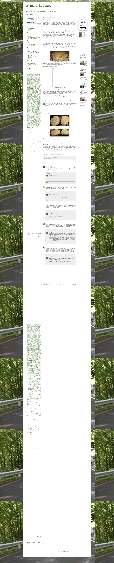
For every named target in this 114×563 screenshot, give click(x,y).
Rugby (33, 440)
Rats (35, 424)
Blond (28, 120)
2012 (39, 75)
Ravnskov (38, 424)
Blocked (39, 118)
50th (39, 76)
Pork (35, 407)
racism (35, 422)
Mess (28, 350)
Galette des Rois (30, 241)
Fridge (29, 238)
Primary (37, 412)
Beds (28, 113)
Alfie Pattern (29, 87)
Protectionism (29, 416)
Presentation (39, 411)
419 (36, 76)
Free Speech (39, 235)
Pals (35, 388)
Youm (33, 536)
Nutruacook (28, 379)
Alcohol (34, 86)
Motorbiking (29, 363)
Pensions (30, 393)
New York (34, 372)
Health (34, 263)
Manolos (36, 339)
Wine (31, 531)
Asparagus (32, 100)
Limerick (38, 326)
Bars (32, 110)
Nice (27, 374)
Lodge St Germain (30, 330)
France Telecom (32, 234)
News (38, 372)
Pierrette (33, 399)
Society (28, 468)
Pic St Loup (39, 398)
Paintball (39, 387)
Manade (38, 338)
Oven (28, 386)
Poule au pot (39, 409)
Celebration (28, 150)
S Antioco (34, 441)
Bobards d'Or (35, 121)
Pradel (37, 410)
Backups (28, 105)
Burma (36, 133)
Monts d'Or (34, 360)
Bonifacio (39, 122)
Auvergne (31, 103)
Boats (31, 121)
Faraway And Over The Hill (32, 64)
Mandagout (28, 339)
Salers (31, 446)
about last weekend (31, 63)
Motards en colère (36, 361)
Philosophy (32, 397)
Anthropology (32, 92)
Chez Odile (37, 157)
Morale (28, 361)
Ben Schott (38, 114)
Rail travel (31, 423)
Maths (38, 343)
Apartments (38, 94)
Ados (39, 80)
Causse (28, 149)
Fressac (40, 237)
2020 (30, 76)
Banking (38, 107)
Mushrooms (32, 367)
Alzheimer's (31, 88)
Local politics (38, 329)
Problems (37, 413)
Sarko (40, 448)
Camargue (39, 136)
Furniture (31, 240)
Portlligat (29, 408)
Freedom (29, 236)
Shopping (32, 458)
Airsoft (36, 85)
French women (30, 237)
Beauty (36, 112)
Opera (36, 383)
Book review (34, 123)
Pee (27, 393)
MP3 (39, 363)
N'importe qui (35, 368)
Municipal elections (30, 365)
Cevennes (32, 151)
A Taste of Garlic (29, 77)
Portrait (33, 408)
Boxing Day (37, 126)
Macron (36, 335)
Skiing (36, 463)
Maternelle (34, 343)
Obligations (32, 379)
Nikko (33, 375)
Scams (35, 450)
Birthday (32, 116)
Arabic (39, 96)
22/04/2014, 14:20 (56, 194)
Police (29, 403)
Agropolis (36, 84)
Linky (39, 327)
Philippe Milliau (37, 396)
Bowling (33, 126)
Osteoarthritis (34, 385)
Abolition (38, 78)
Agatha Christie (32, 83)
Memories (28, 348)
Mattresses (28, 344)
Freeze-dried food (34, 236)
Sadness (28, 442)
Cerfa (40, 150)
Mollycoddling (36, 354)
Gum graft (33, 258)
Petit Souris (36, 394)
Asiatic (29, 100)
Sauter (32, 450)
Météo (31, 350)
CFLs (29, 152)
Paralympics (39, 388)
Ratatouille (31, 424)
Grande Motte (35, 253)
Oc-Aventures (38, 379)
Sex (35, 457)
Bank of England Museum (31, 107)
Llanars (31, 329)
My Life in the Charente (32, 51)
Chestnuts (32, 157)
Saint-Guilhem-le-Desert (35, 443)
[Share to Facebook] (55, 157)
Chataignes (28, 154)
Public (37, 416)
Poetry (40, 402)
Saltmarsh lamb (38, 446)
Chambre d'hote (37, 152)
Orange (29, 384)
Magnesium (35, 336)
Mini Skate (39, 352)
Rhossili (36, 433)
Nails (39, 368)
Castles (32, 146)
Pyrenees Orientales (30, 419)
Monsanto (38, 357)
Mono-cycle (33, 357)
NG (36, 373)
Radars (39, 422)
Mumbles (37, 364)
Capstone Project (36, 139)
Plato (39, 400)
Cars (31, 143)
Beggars (37, 113)
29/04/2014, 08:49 (56, 232)
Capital (31, 139)
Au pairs (35, 101)
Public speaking (32, 417)
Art (31, 99)
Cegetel (38, 149)
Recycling (37, 426)
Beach (33, 111)
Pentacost (35, 393)
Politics (29, 404)
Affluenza (38, 82)
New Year (30, 372)
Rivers (35, 434)
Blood (31, 120)
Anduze (37, 89)
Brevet (37, 128)
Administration (29, 80)
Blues (40, 120)
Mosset (31, 361)
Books (38, 123)
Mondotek (36, 356)
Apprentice (28, 96)
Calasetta (35, 136)
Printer (40, 412)
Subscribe (82, 28)
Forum (35, 233)
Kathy (47, 166)
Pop (33, 407)
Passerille (33, 391)
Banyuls (32, 109)
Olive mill (36, 381)
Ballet (40, 105)
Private (33, 413)
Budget (36, 130)
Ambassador (28, 89)
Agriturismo (31, 84)
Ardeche (35, 97)
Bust (34, 134)
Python (35, 419)
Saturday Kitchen (34, 449)
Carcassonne (39, 140)
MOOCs (38, 360)
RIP (30, 434)
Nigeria (40, 374)
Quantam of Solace (33, 420)
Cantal (39, 138)
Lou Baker (34, 332)
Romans (29, 436)
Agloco (28, 84)
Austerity (31, 102)
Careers (29, 141)
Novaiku (28, 378)
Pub (34, 416)
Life (28, 324)
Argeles (39, 97)
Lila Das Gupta (34, 326)
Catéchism (33, 147)
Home (27, 14)
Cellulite (37, 150)
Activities (35, 79)
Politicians (39, 403)
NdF (30, 370)
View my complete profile (84, 35)
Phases (32, 396)
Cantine (28, 139)
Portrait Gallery (37, 408)
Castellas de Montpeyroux (36, 145)
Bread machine (33, 128)
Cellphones (32, 150)
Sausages (28, 450)
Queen (39, 420)
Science (32, 453)
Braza (40, 127)
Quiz (32, 422)
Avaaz (35, 103)
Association (28, 101)
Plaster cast (35, 400)
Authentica (38, 102)
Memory (32, 348)
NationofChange (32, 369)
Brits (34, 129)
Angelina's (33, 90)
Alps (27, 88)
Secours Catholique (37, 455)
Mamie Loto (33, 338)
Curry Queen (48, 246)
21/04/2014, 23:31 (51, 166)
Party (37, 390)
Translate (34, 19)
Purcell (35, 418)
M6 (33, 335)
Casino (35, 144)
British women (30, 129)
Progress (39, 414)
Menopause (28, 349)
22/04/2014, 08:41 (56, 175)
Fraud (35, 235)
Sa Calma (38, 441)
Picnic (29, 399)
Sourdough (49, 158)
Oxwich (35, 386)
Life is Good (34, 324)
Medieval (38, 346)
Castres (36, 146)
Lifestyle (38, 324)
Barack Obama (37, 109)
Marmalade (32, 341)
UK (36, 507)
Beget (33, 113)
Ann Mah (31, 91)
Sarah (50, 175)
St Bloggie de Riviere (38, 6)
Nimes (37, 375)
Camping (29, 137)
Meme (38, 347)
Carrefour (38, 142)
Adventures (28, 82)
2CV (32, 76)
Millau (28, 352)
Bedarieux (39, 112)
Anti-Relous (36, 92)
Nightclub (29, 375)
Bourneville (37, 125)
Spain (37, 472)
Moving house (35, 363)
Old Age (32, 381)
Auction (38, 101)
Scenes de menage (30, 451)
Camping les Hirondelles (36, 137)
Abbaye (28, 78)
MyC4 (32, 368)
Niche (30, 374)
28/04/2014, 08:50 (56, 213)
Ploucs (37, 401)
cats (32, 148)
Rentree (35, 429)
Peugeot (35, 395)
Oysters (29, 387)
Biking (34, 115)
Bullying (35, 132)
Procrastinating (29, 414)
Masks (35, 342)
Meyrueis (39, 350)
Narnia (28, 369)
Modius (32, 354)
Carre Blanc (33, 142)
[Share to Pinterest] (56, 157)
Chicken (34, 158)
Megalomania (33, 347)
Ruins (36, 440)
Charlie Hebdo (33, 153)
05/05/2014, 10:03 (54, 246)
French (39, 236)
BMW (28, 121)
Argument (28, 98)
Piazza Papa (34, 398)
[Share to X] (54, 157)
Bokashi (29, 122)
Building (35, 131)
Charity (28, 153)
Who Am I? (31, 14)
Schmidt (38, 451)
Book (29, 123)
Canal (32, 138)
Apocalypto (37, 95)
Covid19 (28, 180)
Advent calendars (37, 81)
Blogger (31, 119)
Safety (33, 442)
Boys (28, 127)
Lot (39, 331)
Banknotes (28, 108)
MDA (28, 345)
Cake (32, 136)
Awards (32, 104)
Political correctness (34, 403)
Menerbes (38, 348)
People (39, 393)
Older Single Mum (31, 60)
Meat (31, 345)
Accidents (31, 79)
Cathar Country (38, 147)
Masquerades (39, 342)
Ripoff (32, 434)
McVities (39, 344)
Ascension (39, 99)
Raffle (28, 423)
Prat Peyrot (31, 411)
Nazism (28, 370)
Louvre (32, 333)
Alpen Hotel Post (37, 87)
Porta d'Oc (39, 407)
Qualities (28, 420)
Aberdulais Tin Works (33, 78)
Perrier (28, 394)
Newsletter (28, 373)
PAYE (28, 392)
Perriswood (31, 394)
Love (35, 333)
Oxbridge (32, 386)
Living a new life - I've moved (85, 62)
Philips (28, 397)
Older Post (74, 284)
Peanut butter (34, 392)
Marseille (36, 341)
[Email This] (52, 157)
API (34, 95)
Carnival (38, 141)
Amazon (38, 88)
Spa (30, 472)
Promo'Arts (37, 415)
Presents (29, 412)
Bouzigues (28, 126)
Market (31, 340)
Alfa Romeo (38, 86)
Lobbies (34, 329)
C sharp (28, 135)
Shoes (28, 458)
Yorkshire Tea (29, 536)
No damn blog (30, 47)
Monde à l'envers (33, 355)
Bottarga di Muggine (30, 125)
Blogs (39, 119)
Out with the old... (85, 73)
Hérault (32, 266)
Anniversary (35, 91)
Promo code (33, 415)
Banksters (28, 109)
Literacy (28, 328)
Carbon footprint (33, 140)
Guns (37, 258)
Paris (38, 389)
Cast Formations (29, 145)
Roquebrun (36, 436)
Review (29, 433)
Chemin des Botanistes (35, 156)
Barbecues (28, 110)
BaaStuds (38, 104)
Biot (39, 115)
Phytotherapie (29, 398)
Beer (31, 113)
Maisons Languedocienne (36, 337)
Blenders (28, 118)
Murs (35, 365)
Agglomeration (38, 83)
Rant (37, 423)
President (33, 412)
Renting (31, 429)
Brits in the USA (31, 32)
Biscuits (37, 116)
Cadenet (39, 135)
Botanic (38, 124)
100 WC (34, 74)
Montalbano (33, 359)
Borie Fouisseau (33, 124)
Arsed (29, 99)
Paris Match (28, 390)
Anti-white (36, 93)
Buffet (39, 130)
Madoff (31, 336)
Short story (37, 458)
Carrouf (28, 143)
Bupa (39, 132)
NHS (39, 373)
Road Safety (31, 435)
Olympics (31, 382)
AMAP (35, 88)
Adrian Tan (28, 81)
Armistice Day (33, 98)
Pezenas (28, 396)
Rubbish (29, 440)
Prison (29, 413)
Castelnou (28, 146)
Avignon (28, 104)
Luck (31, 334)
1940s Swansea (34, 75)
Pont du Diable (34, 406)
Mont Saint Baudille (35, 358)
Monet (40, 356)
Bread (46, 158)
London (35, 330)
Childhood (37, 158)
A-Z (34, 77)
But (36, 134)
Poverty (34, 410)
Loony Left (32, 331)
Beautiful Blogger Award (30, 112)
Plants (31, 400)
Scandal (38, 450)
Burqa (39, 133)
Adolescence (34, 80)
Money (29, 357)
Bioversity (28, 116)
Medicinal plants (29, 346)
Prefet (35, 411)
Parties (33, 390)
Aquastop (35, 96)
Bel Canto (29, 114)
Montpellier (29, 360)
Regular (33, 427)
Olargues (28, 381)
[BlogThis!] (53, 157)
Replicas (38, 429)
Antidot (31, 94)
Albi (30, 86)
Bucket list (31, 130)
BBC (39, 110)
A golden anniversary (31, 45)
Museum (28, 367)
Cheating (29, 156)
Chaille (32, 152)
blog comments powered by (63, 551)
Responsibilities (38, 431)
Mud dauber (33, 364)
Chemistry (28, 157)
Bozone (34, 127)
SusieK (47, 186)
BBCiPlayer (28, 111)
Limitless (28, 327)
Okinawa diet (38, 380)
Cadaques (31, 135)
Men (35, 348)
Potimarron (34, 409)
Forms (32, 233)
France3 (36, 234)
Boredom (28, 124)
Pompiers (35, 405)
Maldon (28, 338)
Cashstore (31, 144)
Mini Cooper (35, 352)
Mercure (32, 349)
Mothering (38, 362)
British (40, 128)
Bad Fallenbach (33, 105)
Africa (28, 83)
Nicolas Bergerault (35, 374)
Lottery (30, 332)
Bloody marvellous (35, 120)
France (39, 233)
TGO (29, 493)
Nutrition (38, 378)
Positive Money (29, 409)
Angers (36, 90)
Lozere (39, 333)
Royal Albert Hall (35, 438)
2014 (27, 76)
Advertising (33, 82)
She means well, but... (32, 28)
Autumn (28, 103)
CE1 (35, 149)
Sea (38, 454)
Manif (32, 339)
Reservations (34, 430)
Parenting (30, 389)
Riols (27, 434)
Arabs (28, 97)
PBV (30, 392)
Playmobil (28, 401)
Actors (39, 79)
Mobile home (36, 353)
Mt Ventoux (28, 364)
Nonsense (31, 376)
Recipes (33, 426)
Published (38, 417)
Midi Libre (38, 351)
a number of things (50, 146)
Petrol (31, 395)
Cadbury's (35, 135)
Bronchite (38, 129)
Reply (47, 171)
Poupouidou (29, 410)
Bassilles (35, 110)
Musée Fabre (37, 366)
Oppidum (39, 383)
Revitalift (33, 433)
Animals (40, 90)
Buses (28, 134)
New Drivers (39, 371)
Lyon (30, 335)
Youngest (37, 536)
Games (35, 241)
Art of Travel (35, 99)
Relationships (37, 427)
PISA (36, 399)
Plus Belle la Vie (35, 402)
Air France (31, 85)
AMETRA (33, 89)
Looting (36, 331)
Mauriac (32, 344)
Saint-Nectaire (35, 444)
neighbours (34, 370)
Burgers (33, 133)
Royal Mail (33, 439)
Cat (39, 146)
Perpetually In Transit (31, 44)
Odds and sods (29, 380)
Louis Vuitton (39, 332)
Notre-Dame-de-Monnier (36, 377)
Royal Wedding (38, 439)
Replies (48, 173)
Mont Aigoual (29, 358)
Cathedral (29, 148)
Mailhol (39, 336)
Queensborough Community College (32, 421)
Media (39, 345)
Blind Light (35, 118)
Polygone (38, 404)
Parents (35, 389)
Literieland (31, 328)
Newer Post (45, 284)
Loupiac (29, 333)
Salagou (28, 446)
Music (36, 367)
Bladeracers (37, 117)
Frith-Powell (36, 238)
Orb (35, 384)
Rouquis (38, 437)
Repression (28, 430)
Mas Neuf (31, 342)
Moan (28, 353)
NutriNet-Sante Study (33, 378)
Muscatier (32, 366)
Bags (37, 105)
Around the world (38, 98)
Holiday (37, 271)
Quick (39, 421)
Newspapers (33, 373)
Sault (38, 449)
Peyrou (39, 395)
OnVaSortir (32, 383)
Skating (33, 463)
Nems (37, 370)
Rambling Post (82, 52)
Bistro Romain (32, 117)
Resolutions (32, 431)
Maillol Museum (29, 337)
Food (28, 231)
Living (28, 329)
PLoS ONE (33, 401)
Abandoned (38, 77)
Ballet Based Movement (31, 106)
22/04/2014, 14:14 (52, 186)
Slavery (35, 464)
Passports (37, 391)
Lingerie (36, 327)
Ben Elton (33, 114)
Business (31, 134)
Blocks (28, 119)
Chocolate (32, 159)
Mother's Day (29, 362)
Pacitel (32, 387)
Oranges (32, 384)
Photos (38, 397)
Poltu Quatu (33, 404)
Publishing (28, 418)
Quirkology (28, 422)
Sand (36, 447)
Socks (39, 468)
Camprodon (28, 138)
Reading (28, 425)
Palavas (32, 388)
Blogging (35, 119)
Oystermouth (39, 386)
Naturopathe (38, 369)
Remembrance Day (34, 428)
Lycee (37, 334)
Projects (29, 415)
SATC (29, 449)
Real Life (33, 425)
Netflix (31, 371)
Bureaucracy (28, 133)
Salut (29, 447)
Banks (38, 108)
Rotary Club (34, 437)
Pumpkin (32, 418)
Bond (32, 122)
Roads (35, 435)
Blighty (31, 118)
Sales (34, 446)
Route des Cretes (29, 438)
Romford (32, 436)
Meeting (28, 347)
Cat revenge (29, 147)
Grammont (29, 253)
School (34, 452)
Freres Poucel (35, 237)
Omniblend (35, 382)
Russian (31, 441)
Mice (28, 351)
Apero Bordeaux (29, 95)
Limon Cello (32, 327)
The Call (29, 29)
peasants (38, 392)
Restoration (39, 432)
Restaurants (29, 432)
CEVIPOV (36, 151)
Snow (29, 467)
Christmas (30, 160)
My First (29, 368)
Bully (32, 132)
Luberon (28, 334)
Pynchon (38, 418)
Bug (27, 131)
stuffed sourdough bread (53, 147)
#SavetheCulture (29, 74)
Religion (28, 428)
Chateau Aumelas (34, 154)
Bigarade (28, 115)
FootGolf (29, 233)
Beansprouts (37, 111)
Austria (34, 102)
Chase (38, 153)
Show (28, 459)
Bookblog (29, 36)
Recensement (29, 426)
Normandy (38, 376)
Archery (31, 97)
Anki (28, 91)
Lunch (34, 334)
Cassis (39, 144)
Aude (27, 102)
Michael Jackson (33, 351)
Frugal (40, 238)
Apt (32, 96)
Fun (33, 239)
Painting (29, 388)
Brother (28, 130)
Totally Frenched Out (31, 40)
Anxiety (34, 94)
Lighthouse (28, 325)
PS (32, 416)
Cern (28, 151)
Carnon (28, 142)
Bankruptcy (33, 108)
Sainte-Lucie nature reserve (35, 445)
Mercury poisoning (37, 349)
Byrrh (39, 134)
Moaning (32, 353)
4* (34, 76)
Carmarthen (33, 141)
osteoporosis (39, 385)
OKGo (34, 380)
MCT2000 (36, 344)
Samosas (32, 447)
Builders (31, 131)
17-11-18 (29, 75)
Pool (30, 407)
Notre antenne (29, 377)
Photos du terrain (30, 41)
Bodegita (39, 121)
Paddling (36, 387)
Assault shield (38, 100)
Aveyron (38, 103)
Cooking (36, 176)
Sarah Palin (32, 448)
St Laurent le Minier (36, 477)
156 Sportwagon (38, 74)
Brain (37, 127)
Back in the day (30, 48)
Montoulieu (37, 359)
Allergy (33, 87)
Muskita (40, 367)
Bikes (31, 115)
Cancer (35, 138)
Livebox (39, 328)
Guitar (30, 258)
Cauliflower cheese (37, 148)
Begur (40, 113)
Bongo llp (35, 122)
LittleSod (35, 328)
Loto (27, 332)
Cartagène (35, 143)
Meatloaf (35, 345)
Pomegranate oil (29, 405)
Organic (38, 384)
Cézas (40, 151)
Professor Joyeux (34, 414)
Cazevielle (32, 149)
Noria (35, 376)
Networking (34, 371)
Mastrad (29, 343)
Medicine (34, 346)
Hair (38, 259)
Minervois (31, 352)
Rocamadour (39, 435)
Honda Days (85, 97)
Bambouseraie (38, 106)
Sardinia (36, 448)
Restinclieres (34, 432)
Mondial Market (32, 356)
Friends (32, 238)
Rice (39, 433)
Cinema (32, 161)
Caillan (29, 136)
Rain (34, 423)
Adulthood (32, 81)
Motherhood (34, 362)
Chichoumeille (29, 158)
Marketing (35, 340)
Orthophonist (29, 385)
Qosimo (39, 419)
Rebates (38, 425)
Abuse (28, 79)
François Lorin (31, 235)
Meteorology (35, 350)
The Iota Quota (30, 55)
